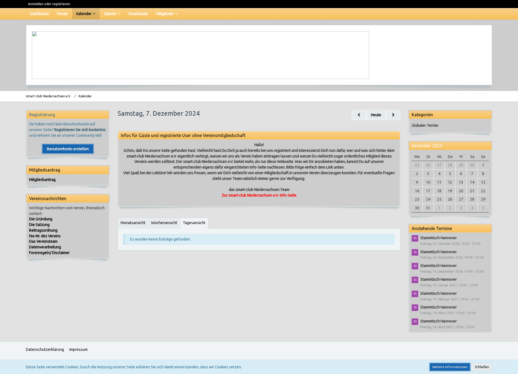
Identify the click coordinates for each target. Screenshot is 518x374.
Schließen (482, 367)
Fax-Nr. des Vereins (45, 236)
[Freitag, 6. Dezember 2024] (359, 115)
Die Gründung (40, 219)
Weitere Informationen (450, 367)
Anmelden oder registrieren (49, 4)
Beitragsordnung (43, 230)
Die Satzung (39, 224)
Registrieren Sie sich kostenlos (80, 130)
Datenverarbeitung (45, 247)
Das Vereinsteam (43, 241)
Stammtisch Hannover (438, 238)
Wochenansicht (164, 223)
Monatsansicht (133, 223)
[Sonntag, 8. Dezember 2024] (393, 115)
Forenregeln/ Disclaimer (49, 253)
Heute (376, 115)
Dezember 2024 (427, 145)
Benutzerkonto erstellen (68, 149)
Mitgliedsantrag (42, 179)
